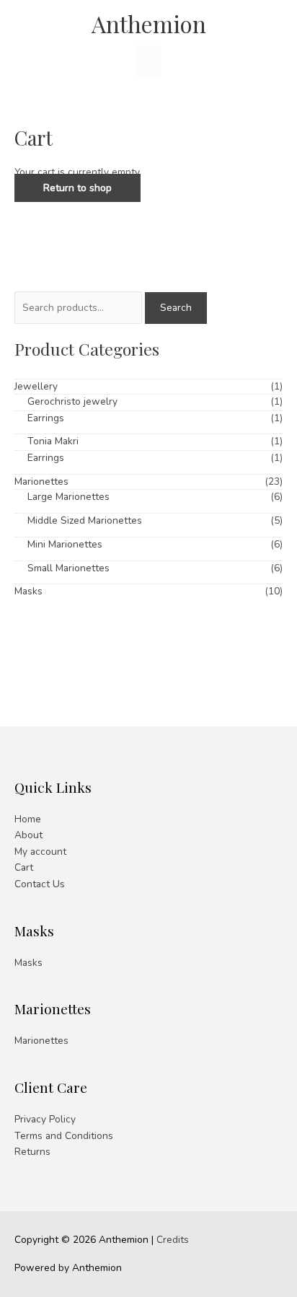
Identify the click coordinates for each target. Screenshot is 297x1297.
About (28, 835)
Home (27, 819)
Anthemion (149, 23)
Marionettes (41, 481)
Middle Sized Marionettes (84, 520)
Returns (32, 1151)
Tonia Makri (53, 441)
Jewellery (36, 386)
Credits (172, 1240)
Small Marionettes (68, 568)
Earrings (45, 418)
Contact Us (39, 884)
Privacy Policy (45, 1119)
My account (40, 851)
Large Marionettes (68, 497)
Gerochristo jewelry (72, 401)
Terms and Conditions (63, 1136)
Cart (23, 867)
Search (176, 308)
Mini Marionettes (64, 544)
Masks (28, 591)
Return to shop (77, 188)
